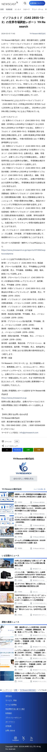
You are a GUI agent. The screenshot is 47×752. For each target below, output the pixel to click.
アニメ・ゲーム (37, 9)
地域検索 (9, 9)
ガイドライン (10, 722)
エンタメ (18, 9)
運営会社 (8, 696)
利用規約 (8, 713)
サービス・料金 (11, 700)
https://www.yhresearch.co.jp (14, 398)
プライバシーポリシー (13, 717)
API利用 (8, 726)
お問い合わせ (10, 730)
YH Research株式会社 (38, 33)
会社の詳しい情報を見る (23, 478)
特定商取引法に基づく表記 (15, 709)
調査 (16, 441)
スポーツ (26, 9)
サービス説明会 (11, 705)
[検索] (25, 3)
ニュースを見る (38, 489)
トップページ (7, 690)
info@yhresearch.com (29, 432)
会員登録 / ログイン (37, 3)
